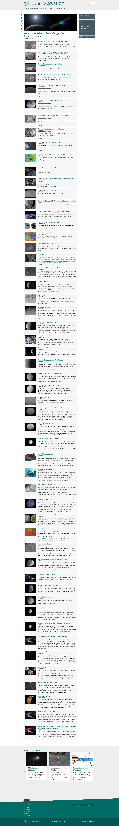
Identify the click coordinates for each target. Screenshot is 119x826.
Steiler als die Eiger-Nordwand (47, 243)
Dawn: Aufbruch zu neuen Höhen (48, 168)
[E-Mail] (22, 26)
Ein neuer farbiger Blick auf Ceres (48, 233)
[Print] (22, 29)
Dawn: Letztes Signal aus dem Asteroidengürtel (52, 85)
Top (28, 799)
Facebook (28, 809)
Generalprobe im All (44, 696)
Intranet (77, 805)
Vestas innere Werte (44, 667)
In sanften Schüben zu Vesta (46, 574)
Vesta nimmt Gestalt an (45, 608)
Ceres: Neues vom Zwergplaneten (48, 190)
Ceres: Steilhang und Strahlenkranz (48, 385)
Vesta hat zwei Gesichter (45, 544)
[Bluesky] (22, 21)
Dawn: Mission (83, 18)
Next (94, 771)
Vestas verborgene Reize (45, 469)
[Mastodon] (22, 23)
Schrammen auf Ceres (44, 295)
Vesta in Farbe (42, 528)
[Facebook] (22, 15)
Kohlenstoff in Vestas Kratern (47, 484)
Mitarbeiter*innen (84, 36)
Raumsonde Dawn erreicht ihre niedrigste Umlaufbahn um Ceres (57, 201)
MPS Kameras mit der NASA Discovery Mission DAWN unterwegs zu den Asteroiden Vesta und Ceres (57, 727)
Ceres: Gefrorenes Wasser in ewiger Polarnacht (52, 154)
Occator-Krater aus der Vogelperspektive (50, 64)
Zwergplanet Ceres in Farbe (46, 336)
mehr (73, 46)
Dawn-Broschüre (84, 23)
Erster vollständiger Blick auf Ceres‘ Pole (50, 222)
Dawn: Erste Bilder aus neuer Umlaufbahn (50, 268)
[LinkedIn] (22, 18)
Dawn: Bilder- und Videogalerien (84, 27)
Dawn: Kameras (84, 21)
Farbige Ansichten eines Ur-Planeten (49, 515)
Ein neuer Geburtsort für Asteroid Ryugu (80, 768)
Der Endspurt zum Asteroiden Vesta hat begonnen (52, 636)
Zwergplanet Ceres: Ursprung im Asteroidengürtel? (53, 41)
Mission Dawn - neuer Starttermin (48, 711)
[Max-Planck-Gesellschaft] (26, 821)
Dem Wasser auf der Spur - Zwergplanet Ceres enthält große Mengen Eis (55, 179)
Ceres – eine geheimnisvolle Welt (47, 322)
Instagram (28, 811)
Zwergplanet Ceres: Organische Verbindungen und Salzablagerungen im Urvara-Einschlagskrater (53, 52)
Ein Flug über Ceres (43, 281)
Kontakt (82, 34)
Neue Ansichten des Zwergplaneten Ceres (50, 373)
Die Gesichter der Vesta (45, 597)
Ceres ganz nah (42, 254)
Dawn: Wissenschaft (85, 15)
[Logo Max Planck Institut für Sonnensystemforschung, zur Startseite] (47, 4)
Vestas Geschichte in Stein (45, 454)
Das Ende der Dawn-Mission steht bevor (50, 100)
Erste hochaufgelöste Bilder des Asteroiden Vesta (52, 559)
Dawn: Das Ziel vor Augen (45, 423)
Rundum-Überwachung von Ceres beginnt (50, 360)
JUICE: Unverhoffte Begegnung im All (33, 768)
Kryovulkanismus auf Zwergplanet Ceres (50, 142)
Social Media (28, 805)
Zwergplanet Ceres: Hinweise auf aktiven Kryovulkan (53, 74)
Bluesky (27, 807)
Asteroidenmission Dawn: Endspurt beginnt (51, 129)
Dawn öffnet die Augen (44, 652)
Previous (25, 771)
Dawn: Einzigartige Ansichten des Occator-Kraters (53, 115)
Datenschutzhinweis (62, 821)
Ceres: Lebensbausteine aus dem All (59, 768)
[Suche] (94, 3)
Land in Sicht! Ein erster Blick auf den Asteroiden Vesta (54, 623)
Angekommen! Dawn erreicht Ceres (48, 348)
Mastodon (28, 815)
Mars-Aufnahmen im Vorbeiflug (47, 682)
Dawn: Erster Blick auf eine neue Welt (49, 438)
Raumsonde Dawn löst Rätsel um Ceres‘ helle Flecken (53, 211)
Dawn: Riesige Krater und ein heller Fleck (50, 408)
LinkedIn (27, 813)
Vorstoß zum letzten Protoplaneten (48, 585)
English (84, 3)
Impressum (54, 821)
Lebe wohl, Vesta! (43, 499)
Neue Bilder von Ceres (44, 397)
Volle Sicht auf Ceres (44, 307)
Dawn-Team (83, 31)
